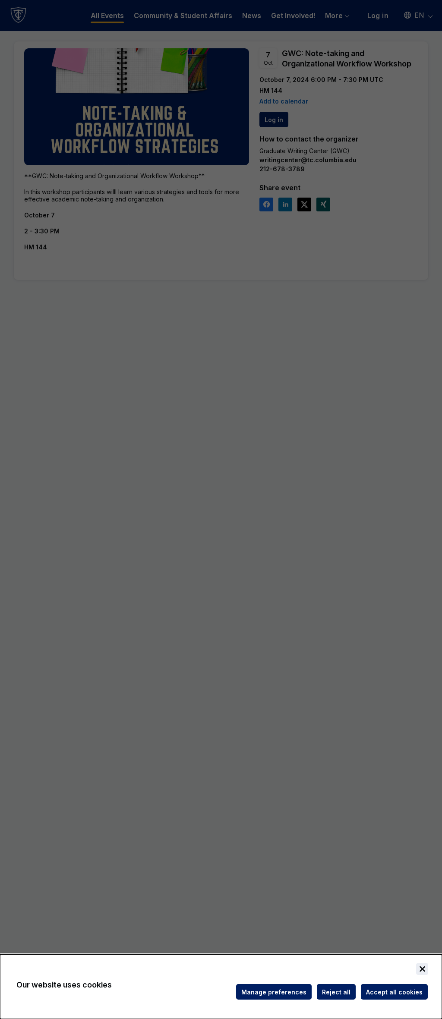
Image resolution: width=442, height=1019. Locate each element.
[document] (221, 986)
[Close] (422, 969)
